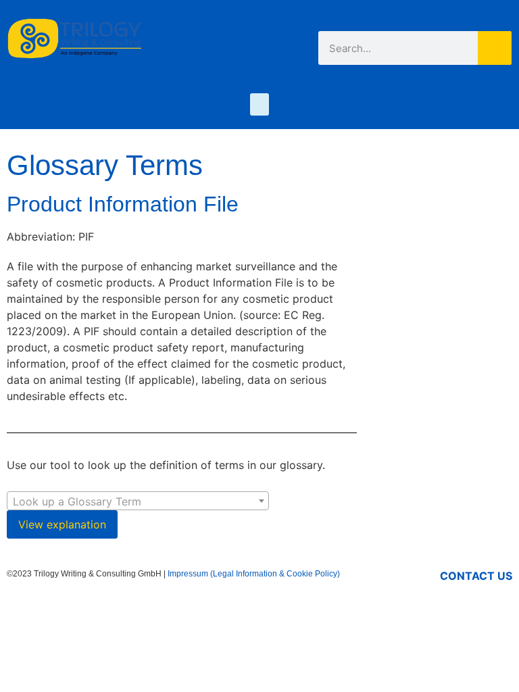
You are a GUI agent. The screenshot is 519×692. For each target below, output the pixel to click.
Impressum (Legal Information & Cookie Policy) (254, 573)
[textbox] (137, 501)
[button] (259, 104)
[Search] (495, 48)
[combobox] (138, 500)
